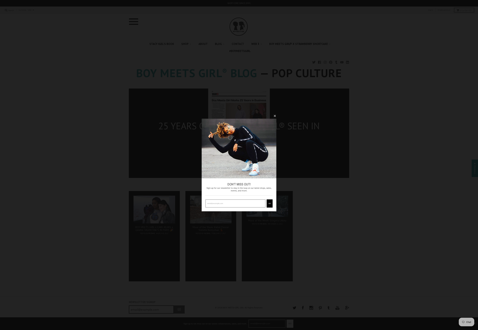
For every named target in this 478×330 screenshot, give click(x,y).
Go (270, 203)
